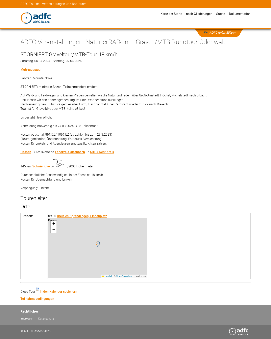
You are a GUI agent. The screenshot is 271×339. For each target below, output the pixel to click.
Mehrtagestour (31, 70)
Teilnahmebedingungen (37, 299)
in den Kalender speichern (58, 291)
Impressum (27, 318)
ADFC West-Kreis (102, 152)
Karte (97, 248)
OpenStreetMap (124, 276)
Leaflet (108, 276)
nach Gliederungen (199, 14)
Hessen (25, 152)
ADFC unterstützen (223, 32)
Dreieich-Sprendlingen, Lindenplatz (82, 216)
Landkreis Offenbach (70, 152)
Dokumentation (240, 14)
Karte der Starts (171, 14)
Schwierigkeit (42, 166)
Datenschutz (46, 318)
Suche (220, 14)
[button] (98, 244)
